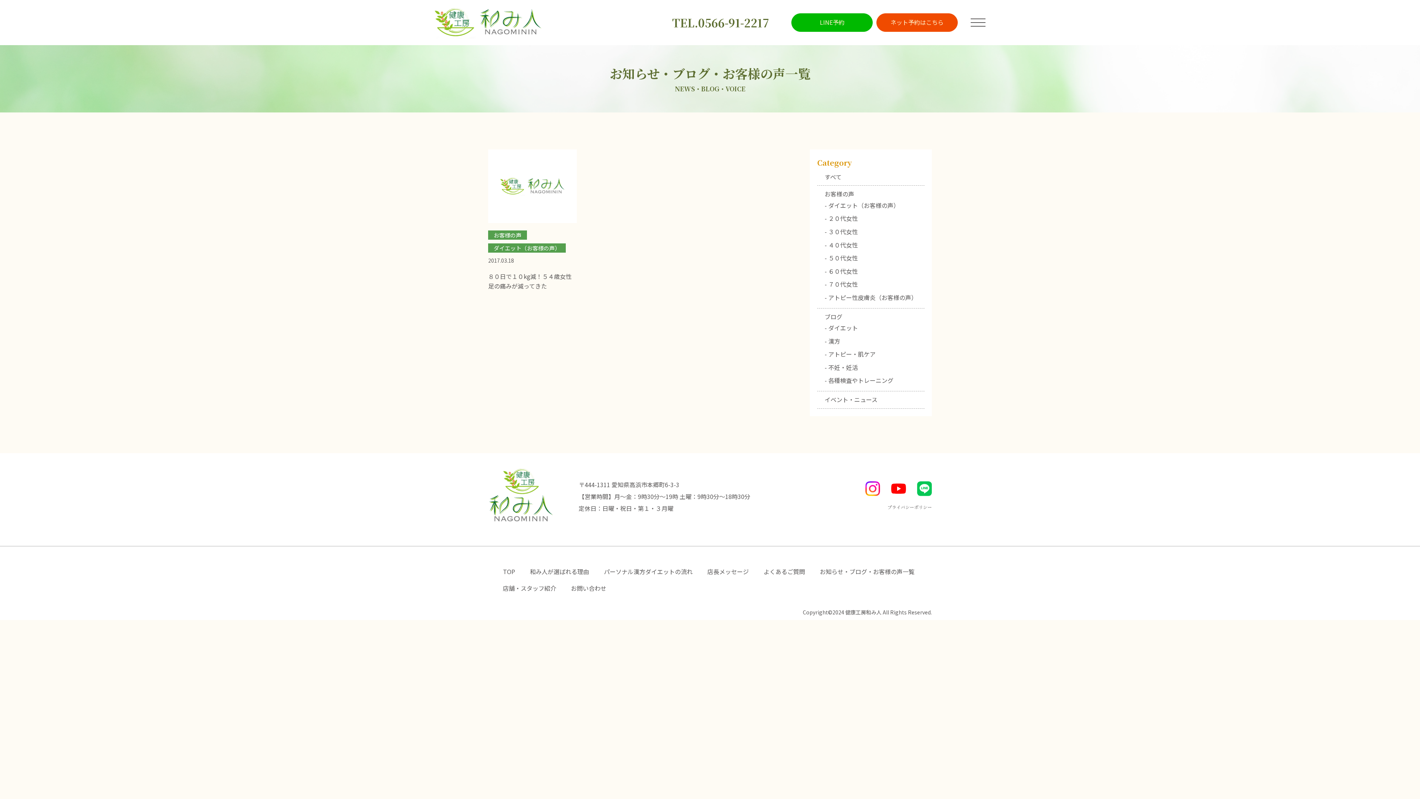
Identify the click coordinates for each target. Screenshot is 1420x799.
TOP (509, 571)
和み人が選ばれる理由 (559, 571)
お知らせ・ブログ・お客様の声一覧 (867, 571)
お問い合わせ (588, 588)
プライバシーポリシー (910, 507)
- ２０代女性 (841, 218)
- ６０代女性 (841, 271)
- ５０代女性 (841, 257)
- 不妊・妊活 (841, 367)
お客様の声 (839, 193)
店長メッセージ (728, 571)
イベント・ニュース (851, 399)
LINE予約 (832, 22)
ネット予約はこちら (917, 22)
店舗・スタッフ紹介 (529, 588)
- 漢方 (832, 341)
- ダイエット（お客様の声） (862, 205)
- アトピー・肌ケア (850, 354)
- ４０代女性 (841, 244)
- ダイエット (841, 327)
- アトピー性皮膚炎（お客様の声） (871, 297)
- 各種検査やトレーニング (859, 380)
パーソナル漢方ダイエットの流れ (648, 571)
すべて (833, 176)
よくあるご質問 (784, 571)
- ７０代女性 (841, 284)
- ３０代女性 (841, 231)
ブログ (833, 316)
